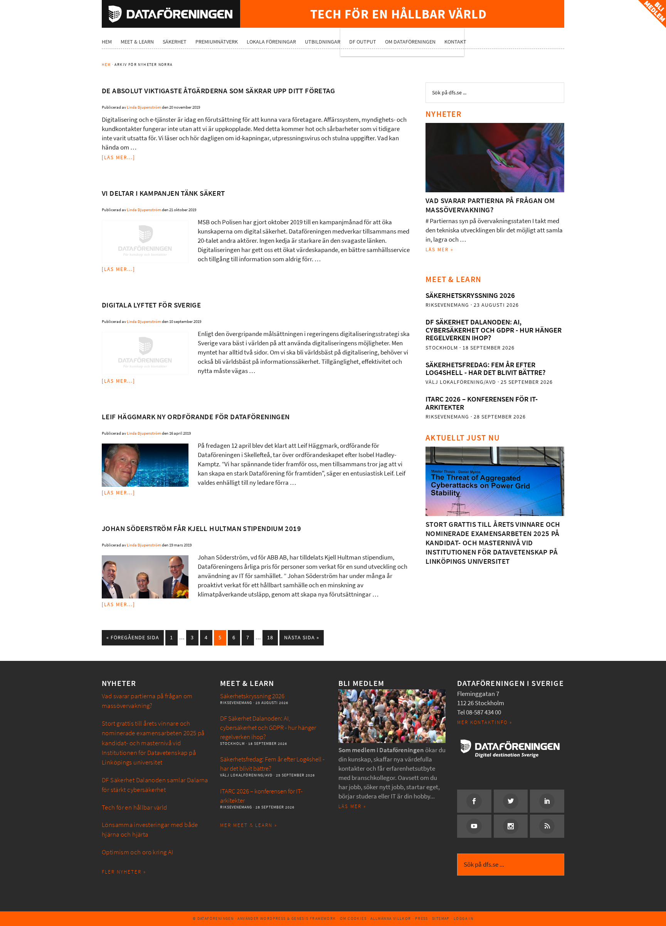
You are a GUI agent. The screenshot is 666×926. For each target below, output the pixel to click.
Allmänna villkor (390, 918)
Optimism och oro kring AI (137, 852)
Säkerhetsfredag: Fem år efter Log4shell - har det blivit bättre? (485, 368)
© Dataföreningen (213, 918)
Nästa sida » (301, 637)
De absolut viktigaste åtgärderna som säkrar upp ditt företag (218, 91)
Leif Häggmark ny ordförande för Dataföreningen (195, 417)
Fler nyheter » (124, 872)
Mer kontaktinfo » (484, 722)
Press (421, 918)
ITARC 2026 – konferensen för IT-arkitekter (482, 403)
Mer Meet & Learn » (248, 825)
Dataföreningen (171, 14)
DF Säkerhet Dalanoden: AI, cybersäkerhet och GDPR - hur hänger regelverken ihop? (494, 330)
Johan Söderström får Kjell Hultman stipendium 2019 (201, 528)
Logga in (463, 918)
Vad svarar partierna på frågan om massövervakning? (490, 205)
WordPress (273, 918)
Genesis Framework (313, 918)
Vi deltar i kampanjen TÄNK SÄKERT (163, 193)
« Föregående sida (132, 637)
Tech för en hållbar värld (134, 807)
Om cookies (353, 918)
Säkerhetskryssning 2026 (470, 295)
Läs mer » (440, 249)
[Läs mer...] (118, 157)
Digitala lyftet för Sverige (151, 305)
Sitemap (441, 918)
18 (270, 637)
